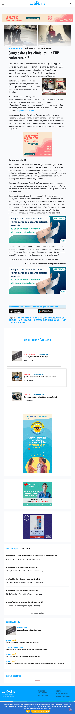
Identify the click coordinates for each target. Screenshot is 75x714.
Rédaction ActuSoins (44, 48)
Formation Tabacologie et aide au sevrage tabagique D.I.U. (23, 579)
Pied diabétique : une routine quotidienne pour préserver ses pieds (26, 649)
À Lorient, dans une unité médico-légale (36, 356)
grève (50, 318)
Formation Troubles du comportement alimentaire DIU (22, 567)
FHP (45, 318)
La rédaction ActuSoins (63, 696)
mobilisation (28, 320)
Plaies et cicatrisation (11, 647)
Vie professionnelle (15, 48)
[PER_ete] (37, 472)
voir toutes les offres (37, 613)
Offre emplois (25, 549)
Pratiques (20, 647)
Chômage (21, 318)
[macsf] (37, 505)
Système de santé (20, 322)
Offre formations (12, 549)
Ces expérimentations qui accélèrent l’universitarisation (41, 397)
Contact (58, 691)
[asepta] (37, 538)
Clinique (28, 318)
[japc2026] (37, 20)
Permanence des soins (52, 320)
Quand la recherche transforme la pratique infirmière (40, 377)
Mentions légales (43, 695)
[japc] (37, 155)
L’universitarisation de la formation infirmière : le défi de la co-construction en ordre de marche (35, 663)
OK (28, 711)
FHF (41, 318)
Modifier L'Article (44, 354)
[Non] (73, 708)
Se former (27, 374)
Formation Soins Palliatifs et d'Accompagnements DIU (22, 590)
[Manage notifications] (70, 709)
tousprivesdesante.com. (25, 110)
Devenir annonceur (62, 694)
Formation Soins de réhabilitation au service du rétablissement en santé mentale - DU (31, 555)
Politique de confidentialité (42, 692)
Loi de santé (18, 320)
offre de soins (39, 320)
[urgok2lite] (37, 242)
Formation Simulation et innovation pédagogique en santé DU (24, 602)
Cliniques (36, 318)
